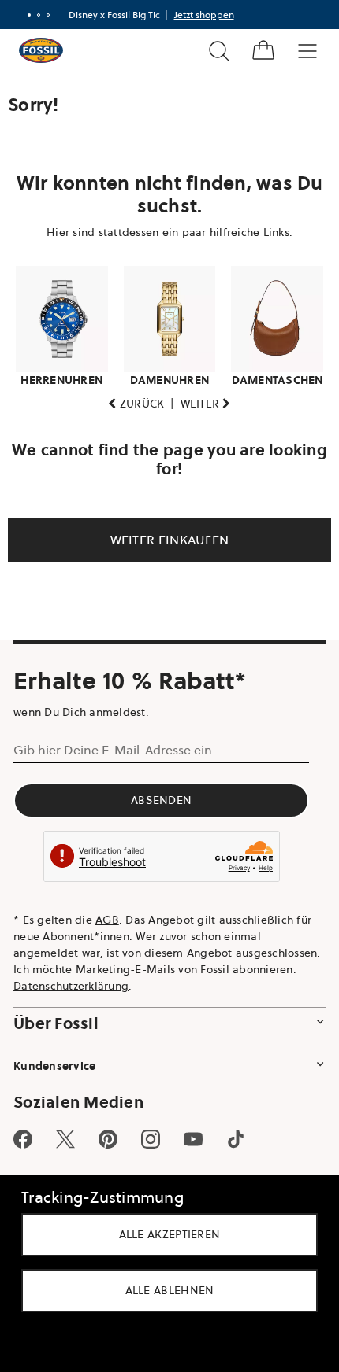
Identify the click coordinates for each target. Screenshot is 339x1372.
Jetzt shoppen (198, 14)
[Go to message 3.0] (41, 15)
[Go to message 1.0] (22, 15)
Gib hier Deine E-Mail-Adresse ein (112, 745)
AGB (107, 915)
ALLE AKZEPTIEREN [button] (163, 1234)
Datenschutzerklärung (170, 981)
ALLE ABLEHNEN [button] (163, 1290)
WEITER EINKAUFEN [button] (163, 535)
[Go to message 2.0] (32, 15)
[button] (130, 399)
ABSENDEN (161, 796)
